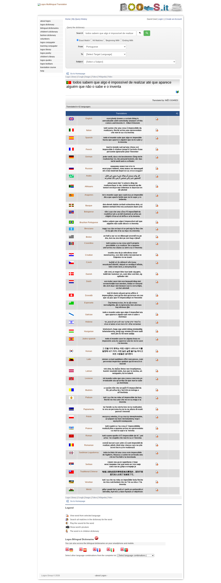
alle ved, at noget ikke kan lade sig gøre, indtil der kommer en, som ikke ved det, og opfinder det (122, 274)
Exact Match (84, 40)
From (80, 46)
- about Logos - (100, 575)
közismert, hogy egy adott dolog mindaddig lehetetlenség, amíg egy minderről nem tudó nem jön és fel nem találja (122, 331)
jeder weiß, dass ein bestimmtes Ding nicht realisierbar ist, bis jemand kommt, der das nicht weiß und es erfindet (122, 159)
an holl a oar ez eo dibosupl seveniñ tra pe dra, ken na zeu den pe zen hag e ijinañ (122, 237)
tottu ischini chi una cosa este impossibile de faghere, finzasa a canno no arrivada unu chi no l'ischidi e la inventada (123, 454)
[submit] (147, 33)
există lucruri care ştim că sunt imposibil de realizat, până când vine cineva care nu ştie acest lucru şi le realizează (123, 445)
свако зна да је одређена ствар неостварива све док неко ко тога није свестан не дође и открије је (122, 464)
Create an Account (174, 19)
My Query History (79, 19)
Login (160, 19)
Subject (79, 62)
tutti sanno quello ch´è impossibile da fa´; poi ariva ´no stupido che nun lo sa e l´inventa (122, 437)
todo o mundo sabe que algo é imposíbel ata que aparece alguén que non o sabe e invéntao (123, 314)
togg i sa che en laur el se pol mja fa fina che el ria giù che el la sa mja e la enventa (122, 229)
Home (68, 19)
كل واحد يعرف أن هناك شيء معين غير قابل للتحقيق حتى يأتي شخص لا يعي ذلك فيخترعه (123, 177)
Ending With (127, 40)
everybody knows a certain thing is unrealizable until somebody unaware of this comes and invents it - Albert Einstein (122, 120)
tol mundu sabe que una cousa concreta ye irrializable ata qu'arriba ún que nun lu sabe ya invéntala (122, 380)
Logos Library (71, 77)
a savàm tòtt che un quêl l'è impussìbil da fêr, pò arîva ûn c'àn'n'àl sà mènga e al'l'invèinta (122, 390)
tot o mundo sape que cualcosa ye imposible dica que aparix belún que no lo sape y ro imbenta (122, 197)
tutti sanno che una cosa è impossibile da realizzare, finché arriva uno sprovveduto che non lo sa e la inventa (123, 130)
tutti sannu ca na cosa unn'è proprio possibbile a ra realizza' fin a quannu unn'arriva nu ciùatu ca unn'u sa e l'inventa (122, 245)
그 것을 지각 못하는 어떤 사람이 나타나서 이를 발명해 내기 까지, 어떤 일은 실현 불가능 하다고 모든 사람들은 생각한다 (122, 351)
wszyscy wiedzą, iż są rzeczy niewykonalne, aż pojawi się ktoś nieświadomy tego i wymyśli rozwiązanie (122, 418)
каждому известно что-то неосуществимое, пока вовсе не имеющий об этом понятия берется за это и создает (122, 168)
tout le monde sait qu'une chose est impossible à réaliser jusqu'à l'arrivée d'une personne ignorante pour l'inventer (123, 149)
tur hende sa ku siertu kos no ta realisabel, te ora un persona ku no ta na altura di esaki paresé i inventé (123, 409)
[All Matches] (177, 92)
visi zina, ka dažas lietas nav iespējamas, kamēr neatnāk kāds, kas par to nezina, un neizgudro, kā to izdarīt (122, 371)
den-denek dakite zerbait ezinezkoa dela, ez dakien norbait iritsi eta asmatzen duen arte (123, 205)
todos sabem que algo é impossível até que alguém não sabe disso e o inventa (122, 222)
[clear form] (140, 33)
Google (81, 77)
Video (110, 77)
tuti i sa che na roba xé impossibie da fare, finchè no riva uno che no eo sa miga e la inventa (122, 399)
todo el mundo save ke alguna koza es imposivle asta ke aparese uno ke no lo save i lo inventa (122, 341)
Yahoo (94, 77)
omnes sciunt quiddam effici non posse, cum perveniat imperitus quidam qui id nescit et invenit (122, 361)
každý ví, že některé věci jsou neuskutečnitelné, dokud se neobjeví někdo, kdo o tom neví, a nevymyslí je (123, 264)
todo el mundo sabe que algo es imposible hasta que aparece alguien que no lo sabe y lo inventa (122, 139)
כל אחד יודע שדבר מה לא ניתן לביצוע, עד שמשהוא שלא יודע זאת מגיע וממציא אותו (122, 323)
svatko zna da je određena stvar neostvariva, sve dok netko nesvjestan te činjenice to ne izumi (123, 255)
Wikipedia (102, 77)
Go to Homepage (77, 74)
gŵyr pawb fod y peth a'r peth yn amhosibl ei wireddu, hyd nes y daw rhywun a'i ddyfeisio (122, 490)
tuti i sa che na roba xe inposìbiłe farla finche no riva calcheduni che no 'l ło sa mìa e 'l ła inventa (122, 482)
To (82, 54)
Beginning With (112, 40)
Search (79, 33)
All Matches (97, 40)
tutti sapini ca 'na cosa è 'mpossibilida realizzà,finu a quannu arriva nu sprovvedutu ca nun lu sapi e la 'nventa (122, 428)
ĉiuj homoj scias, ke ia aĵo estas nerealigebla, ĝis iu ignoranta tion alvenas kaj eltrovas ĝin (123, 305)
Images (88, 77)
